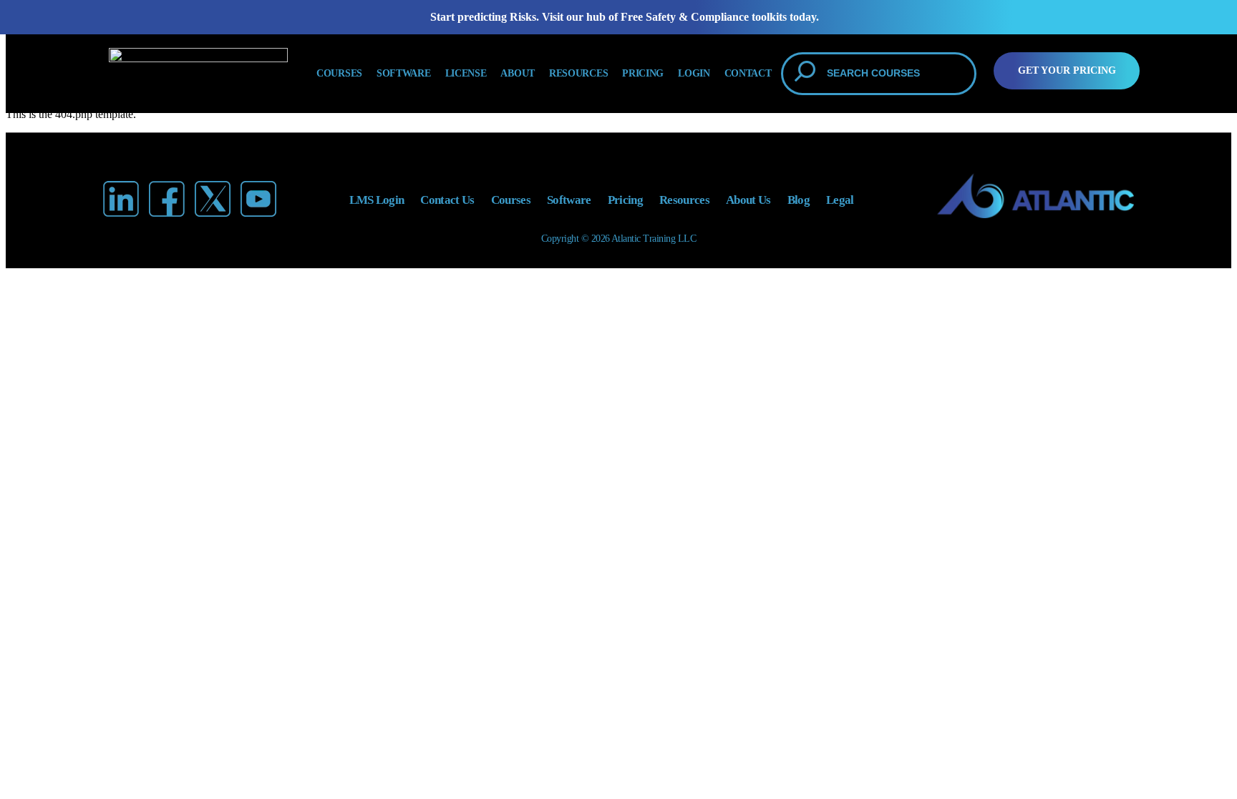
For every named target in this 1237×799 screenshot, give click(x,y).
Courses (339, 73)
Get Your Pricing (1067, 70)
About (517, 73)
